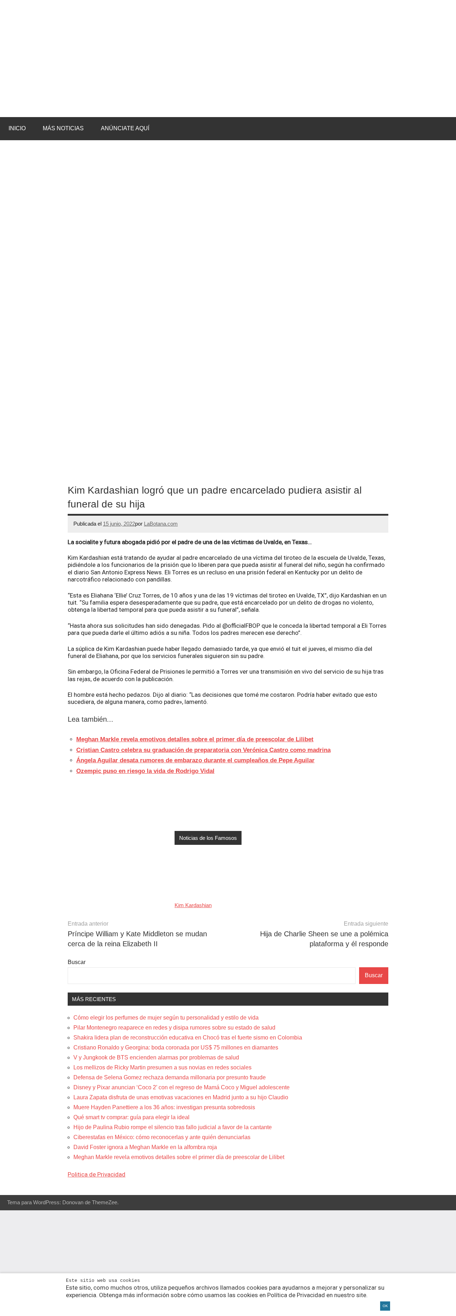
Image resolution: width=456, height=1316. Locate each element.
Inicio (17, 128)
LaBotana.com (161, 524)
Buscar (77, 962)
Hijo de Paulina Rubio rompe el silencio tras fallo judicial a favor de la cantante (172, 1127)
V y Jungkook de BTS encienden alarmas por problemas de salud (156, 1057)
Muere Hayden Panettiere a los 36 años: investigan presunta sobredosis (164, 1107)
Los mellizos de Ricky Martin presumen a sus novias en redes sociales (162, 1067)
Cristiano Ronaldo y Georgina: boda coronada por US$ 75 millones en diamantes (175, 1047)
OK (385, 1306)
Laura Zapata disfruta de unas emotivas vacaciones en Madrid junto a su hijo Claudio (180, 1097)
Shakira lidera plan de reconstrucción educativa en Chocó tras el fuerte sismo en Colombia (187, 1038)
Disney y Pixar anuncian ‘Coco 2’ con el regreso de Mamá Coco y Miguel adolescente (181, 1087)
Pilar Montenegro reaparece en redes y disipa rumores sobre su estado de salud (174, 1028)
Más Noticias (63, 128)
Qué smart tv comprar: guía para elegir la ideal (131, 1117)
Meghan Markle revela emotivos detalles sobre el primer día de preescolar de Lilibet (178, 1157)
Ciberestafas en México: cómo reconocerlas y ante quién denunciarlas (161, 1137)
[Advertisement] (228, 1263)
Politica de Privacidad (96, 1174)
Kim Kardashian (193, 905)
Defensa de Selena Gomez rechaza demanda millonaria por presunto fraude (169, 1077)
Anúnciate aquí (125, 128)
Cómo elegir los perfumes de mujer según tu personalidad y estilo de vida (166, 1018)
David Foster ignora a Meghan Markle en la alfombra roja (145, 1147)
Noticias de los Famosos (208, 838)
